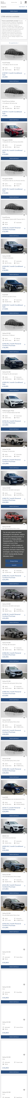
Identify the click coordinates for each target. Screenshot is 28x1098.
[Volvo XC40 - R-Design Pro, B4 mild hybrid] (14, 362)
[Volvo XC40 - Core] (14, 942)
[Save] (24, 60)
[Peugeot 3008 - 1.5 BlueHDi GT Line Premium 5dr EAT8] (14, 130)
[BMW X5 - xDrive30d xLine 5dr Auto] (14, 826)
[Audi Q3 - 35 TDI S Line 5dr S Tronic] (14, 285)
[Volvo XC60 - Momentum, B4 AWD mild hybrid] (14, 478)
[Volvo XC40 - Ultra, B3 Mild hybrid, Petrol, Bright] (14, 865)
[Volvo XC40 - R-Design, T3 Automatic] (14, 439)
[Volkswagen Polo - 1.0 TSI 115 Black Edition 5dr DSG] (14, 401)
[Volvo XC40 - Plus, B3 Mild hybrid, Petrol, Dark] (14, 903)
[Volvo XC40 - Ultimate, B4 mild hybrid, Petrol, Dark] (14, 671)
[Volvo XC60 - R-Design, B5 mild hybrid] (14, 633)
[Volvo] (14, 2)
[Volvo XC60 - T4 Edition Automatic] (14, 246)
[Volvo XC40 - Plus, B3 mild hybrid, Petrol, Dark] (14, 517)
